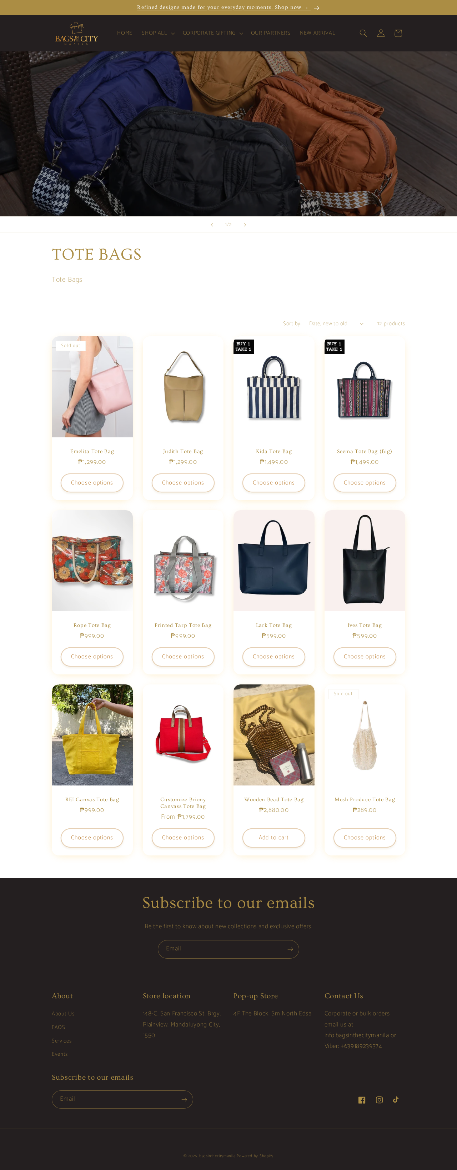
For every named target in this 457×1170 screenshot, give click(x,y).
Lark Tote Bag (274, 625)
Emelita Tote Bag (92, 451)
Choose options (92, 483)
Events (60, 1054)
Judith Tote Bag (183, 451)
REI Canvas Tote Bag (92, 800)
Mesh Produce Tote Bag (365, 800)
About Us (63, 1013)
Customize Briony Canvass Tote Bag (183, 803)
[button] (157, 33)
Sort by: (292, 323)
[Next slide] (245, 224)
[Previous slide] (212, 224)
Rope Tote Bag (92, 625)
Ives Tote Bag (365, 625)
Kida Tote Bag (274, 451)
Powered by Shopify (255, 1156)
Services (61, 1040)
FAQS (58, 1027)
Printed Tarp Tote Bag (183, 625)
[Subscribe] (290, 949)
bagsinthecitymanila (217, 1156)
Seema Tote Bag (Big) (364, 451)
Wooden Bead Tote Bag (274, 800)
